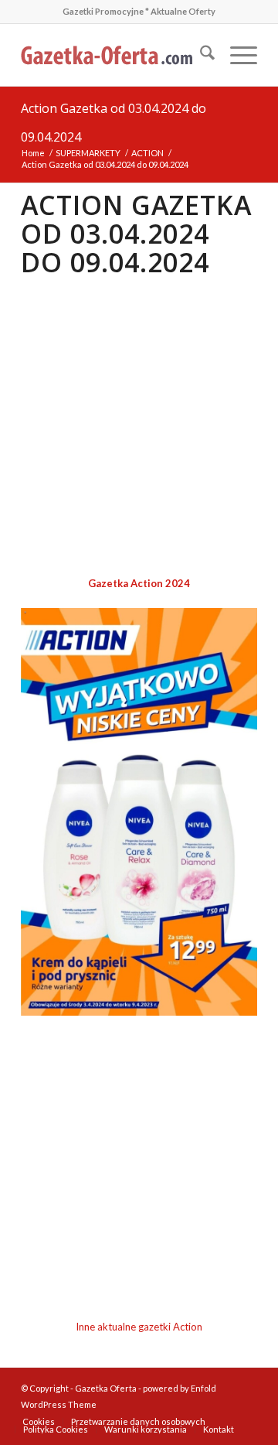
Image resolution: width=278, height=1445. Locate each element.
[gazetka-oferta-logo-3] (115, 55)
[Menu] (236, 55)
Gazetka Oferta (106, 1388)
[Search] (200, 55)
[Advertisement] (139, 428)
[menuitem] (200, 55)
